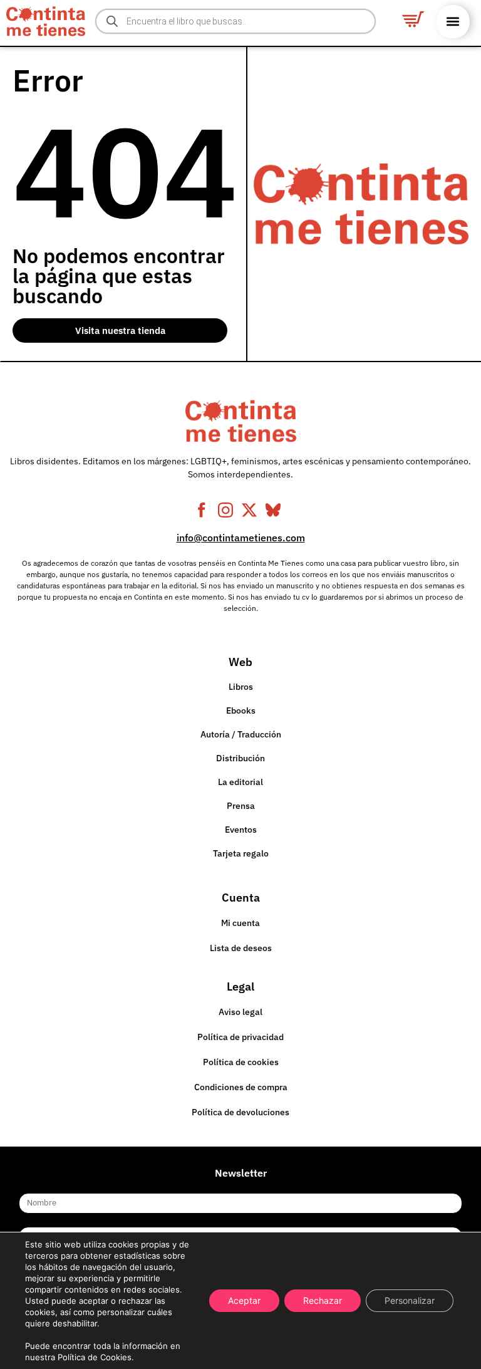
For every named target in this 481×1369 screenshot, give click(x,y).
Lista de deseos (241, 948)
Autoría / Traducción (240, 734)
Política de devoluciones (240, 1112)
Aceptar (244, 1300)
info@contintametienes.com (241, 537)
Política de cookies (241, 1062)
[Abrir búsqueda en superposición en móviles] (236, 21)
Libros (241, 686)
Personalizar (410, 1300)
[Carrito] (413, 19)
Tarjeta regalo (241, 853)
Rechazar (322, 1300)
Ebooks (241, 710)
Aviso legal (240, 1012)
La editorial (240, 782)
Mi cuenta (240, 923)
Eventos (241, 829)
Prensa (241, 805)
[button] (453, 21)
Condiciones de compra (240, 1087)
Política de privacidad (240, 1037)
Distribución (240, 758)
